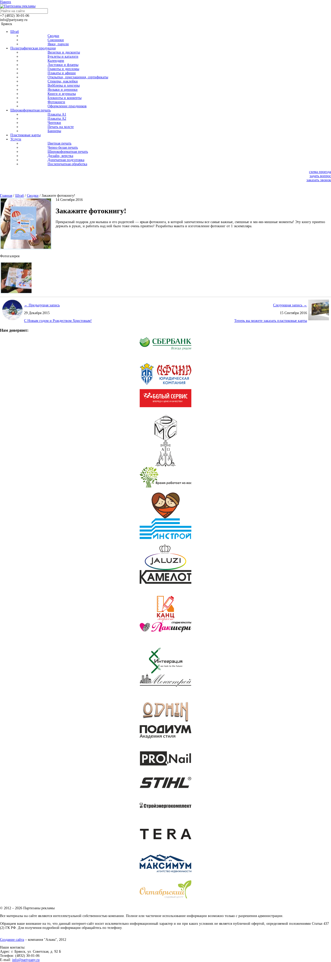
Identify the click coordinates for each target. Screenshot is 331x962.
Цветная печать (59, 143)
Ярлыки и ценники (63, 90)
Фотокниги (56, 102)
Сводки (53, 36)
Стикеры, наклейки (63, 81)
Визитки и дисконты (64, 52)
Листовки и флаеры (63, 65)
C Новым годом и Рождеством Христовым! (58, 321)
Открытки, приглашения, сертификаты (78, 77)
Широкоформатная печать (68, 152)
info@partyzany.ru (26, 960)
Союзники (56, 40)
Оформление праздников (67, 106)
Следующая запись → (290, 305)
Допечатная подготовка (66, 160)
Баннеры (54, 131)
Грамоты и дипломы (63, 69)
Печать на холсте (61, 127)
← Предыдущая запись (42, 305)
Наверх (5, 2)
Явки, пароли (58, 44)
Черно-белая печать (63, 147)
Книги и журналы (62, 94)
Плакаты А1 (57, 114)
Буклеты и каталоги (63, 56)
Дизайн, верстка (60, 156)
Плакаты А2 (57, 118)
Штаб (19, 196)
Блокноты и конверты (64, 98)
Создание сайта (12, 940)
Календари (56, 61)
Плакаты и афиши (62, 73)
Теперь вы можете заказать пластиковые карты (270, 321)
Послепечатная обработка (67, 164)
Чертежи (54, 123)
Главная (6, 196)
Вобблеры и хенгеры (64, 85)
